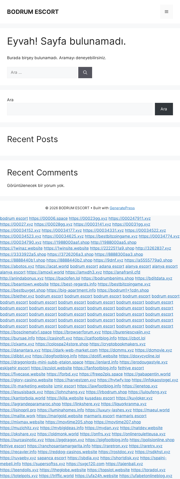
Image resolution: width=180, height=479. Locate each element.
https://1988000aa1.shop (66, 242)
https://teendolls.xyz (19, 469)
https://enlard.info (101, 362)
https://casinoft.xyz (54, 338)
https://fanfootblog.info (95, 368)
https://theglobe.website (63, 469)
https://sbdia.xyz (83, 458)
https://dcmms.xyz (116, 350)
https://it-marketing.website (26, 386)
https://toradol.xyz (148, 469)
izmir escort (65, 386)
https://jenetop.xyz (140, 386)
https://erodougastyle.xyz (144, 362)
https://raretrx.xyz (145, 446)
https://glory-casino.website (26, 380)
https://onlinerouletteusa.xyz (138, 434)
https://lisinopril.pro (18, 410)
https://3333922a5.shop (23, 254)
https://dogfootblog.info (54, 356)
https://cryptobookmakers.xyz (118, 344)
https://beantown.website (24, 284)
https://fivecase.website (22, 374)
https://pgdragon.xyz (64, 439)
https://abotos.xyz (17, 266)
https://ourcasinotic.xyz (22, 439)
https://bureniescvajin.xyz (126, 332)
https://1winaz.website (21, 248)
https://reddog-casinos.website (67, 451)
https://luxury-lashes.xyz (108, 410)
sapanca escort (51, 458)
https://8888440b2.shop (69, 260)
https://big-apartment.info (71, 290)
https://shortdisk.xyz (119, 458)
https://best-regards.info (73, 284)
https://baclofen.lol (62, 278)
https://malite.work (17, 415)
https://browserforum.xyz (77, 332)
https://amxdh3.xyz (83, 272)
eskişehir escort (15, 368)
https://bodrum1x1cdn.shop (123, 290)
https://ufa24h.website (96, 475)
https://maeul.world (151, 410)
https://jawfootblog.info (99, 386)
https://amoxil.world (45, 272)
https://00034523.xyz (20, 236)
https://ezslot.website (51, 368)
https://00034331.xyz (103, 230)
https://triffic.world (56, 475)
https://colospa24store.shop (61, 344)
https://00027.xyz (16, 224)
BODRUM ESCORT (33, 11)
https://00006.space (48, 218)
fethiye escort (131, 368)
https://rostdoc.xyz (116, 451)
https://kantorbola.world (22, 398)
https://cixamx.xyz (17, 344)
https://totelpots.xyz (19, 475)
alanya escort (138, 266)
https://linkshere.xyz (81, 404)
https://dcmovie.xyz (153, 350)
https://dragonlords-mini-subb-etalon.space (41, 362)
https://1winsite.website (66, 248)
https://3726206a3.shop (70, 254)
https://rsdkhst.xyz (152, 451)
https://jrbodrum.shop (106, 392)
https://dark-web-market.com (70, 350)
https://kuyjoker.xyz (134, 398)
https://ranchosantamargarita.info (58, 446)
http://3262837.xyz (153, 248)
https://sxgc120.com (85, 463)
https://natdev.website (141, 427)
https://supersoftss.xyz (43, 463)
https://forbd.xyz (62, 374)
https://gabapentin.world (147, 374)
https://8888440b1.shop (22, 260)
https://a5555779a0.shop (148, 260)
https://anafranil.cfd (121, 272)
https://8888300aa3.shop (119, 254)
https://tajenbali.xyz (124, 463)
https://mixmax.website (22, 422)
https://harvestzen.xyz (75, 380)
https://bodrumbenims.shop (107, 278)
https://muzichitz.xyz (19, 427)
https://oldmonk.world (58, 434)
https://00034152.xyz (20, 230)
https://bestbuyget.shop (22, 290)
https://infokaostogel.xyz (155, 380)
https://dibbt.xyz (15, 356)
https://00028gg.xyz (53, 224)
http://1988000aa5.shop (113, 242)
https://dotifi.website (98, 356)
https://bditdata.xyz (153, 278)
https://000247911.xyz (130, 218)
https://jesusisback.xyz (21, 392)
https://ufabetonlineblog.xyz (145, 475)
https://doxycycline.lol (139, 356)
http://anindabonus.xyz (22, 278)
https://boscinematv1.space (26, 332)
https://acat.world (52, 266)
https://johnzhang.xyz (64, 392)
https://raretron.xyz (110, 446)
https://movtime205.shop (69, 422)
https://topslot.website (108, 469)
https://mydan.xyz (102, 427)
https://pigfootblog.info (106, 439)
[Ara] (85, 72)
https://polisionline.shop (152, 439)
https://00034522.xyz (145, 230)
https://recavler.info (18, 451)
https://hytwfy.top (114, 380)
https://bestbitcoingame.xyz (111, 236)
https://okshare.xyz (18, 434)
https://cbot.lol (131, 338)
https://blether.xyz (17, 296)
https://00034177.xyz (62, 230)
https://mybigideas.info (62, 427)
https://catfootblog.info (95, 338)
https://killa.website (65, 398)
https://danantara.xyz (20, 350)
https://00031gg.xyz (131, 224)
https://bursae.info (17, 338)
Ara (10, 99)
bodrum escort (14, 218)
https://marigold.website (60, 415)
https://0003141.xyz (92, 224)
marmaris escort (99, 415)
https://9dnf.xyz (108, 260)
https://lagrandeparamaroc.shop (30, 404)
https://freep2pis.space (101, 374)
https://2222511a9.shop (112, 248)
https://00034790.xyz (20, 242)
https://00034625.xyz (63, 236)
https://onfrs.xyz (95, 434)
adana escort (111, 266)
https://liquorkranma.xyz (123, 404)
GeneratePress (122, 208)
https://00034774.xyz (159, 236)
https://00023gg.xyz (88, 218)
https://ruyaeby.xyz (18, 458)
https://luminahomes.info (60, 410)
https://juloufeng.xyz (147, 392)
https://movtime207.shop (117, 422)
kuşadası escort (100, 398)
